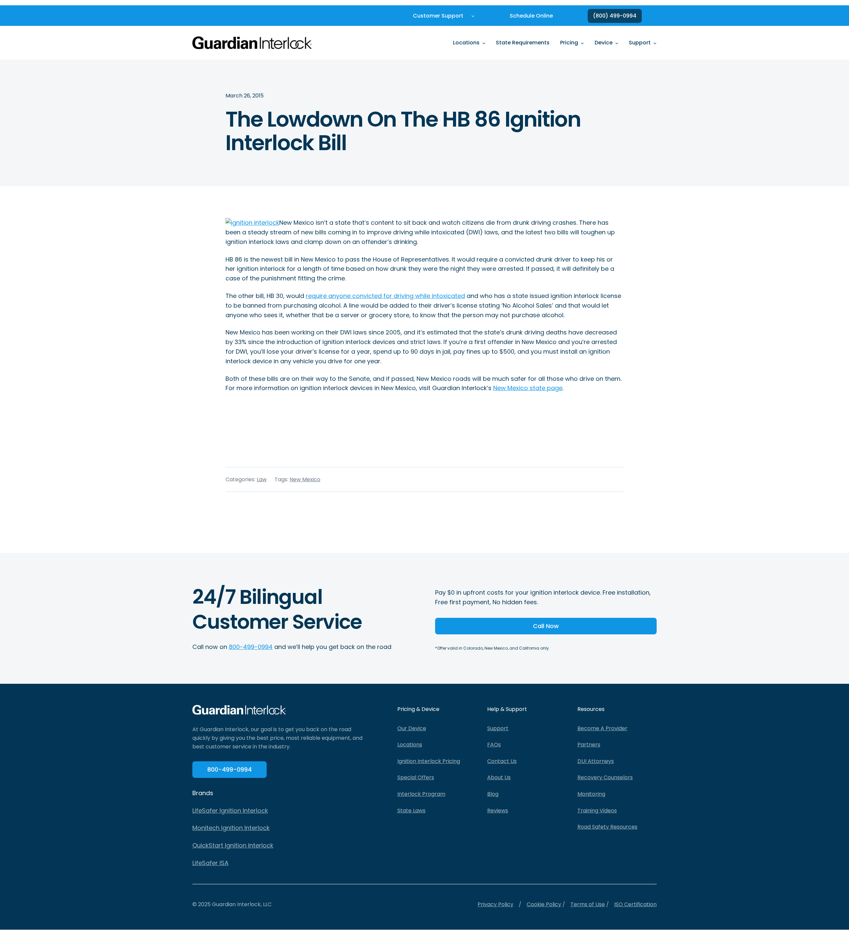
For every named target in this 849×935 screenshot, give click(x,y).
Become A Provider (602, 728)
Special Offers (415, 777)
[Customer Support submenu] (473, 16)
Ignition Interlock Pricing (428, 761)
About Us (499, 777)
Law (262, 479)
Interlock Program (421, 794)
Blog (492, 794)
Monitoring (591, 794)
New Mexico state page (527, 388)
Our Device (411, 728)
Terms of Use (587, 904)
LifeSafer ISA (210, 863)
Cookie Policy (544, 904)
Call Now (546, 626)
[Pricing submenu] (582, 42)
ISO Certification (635, 904)
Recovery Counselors (605, 777)
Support (497, 728)
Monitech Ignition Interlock (231, 828)
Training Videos (597, 810)
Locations (409, 744)
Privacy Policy (495, 904)
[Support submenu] (655, 42)
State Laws (411, 810)
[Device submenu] (617, 42)
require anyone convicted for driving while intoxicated (385, 296)
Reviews (497, 810)
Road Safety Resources (607, 827)
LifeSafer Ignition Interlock (230, 810)
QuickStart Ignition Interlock (232, 845)
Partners (588, 744)
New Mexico (305, 479)
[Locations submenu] (484, 42)
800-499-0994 (251, 647)
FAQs (494, 744)
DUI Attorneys (595, 761)
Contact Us (502, 761)
